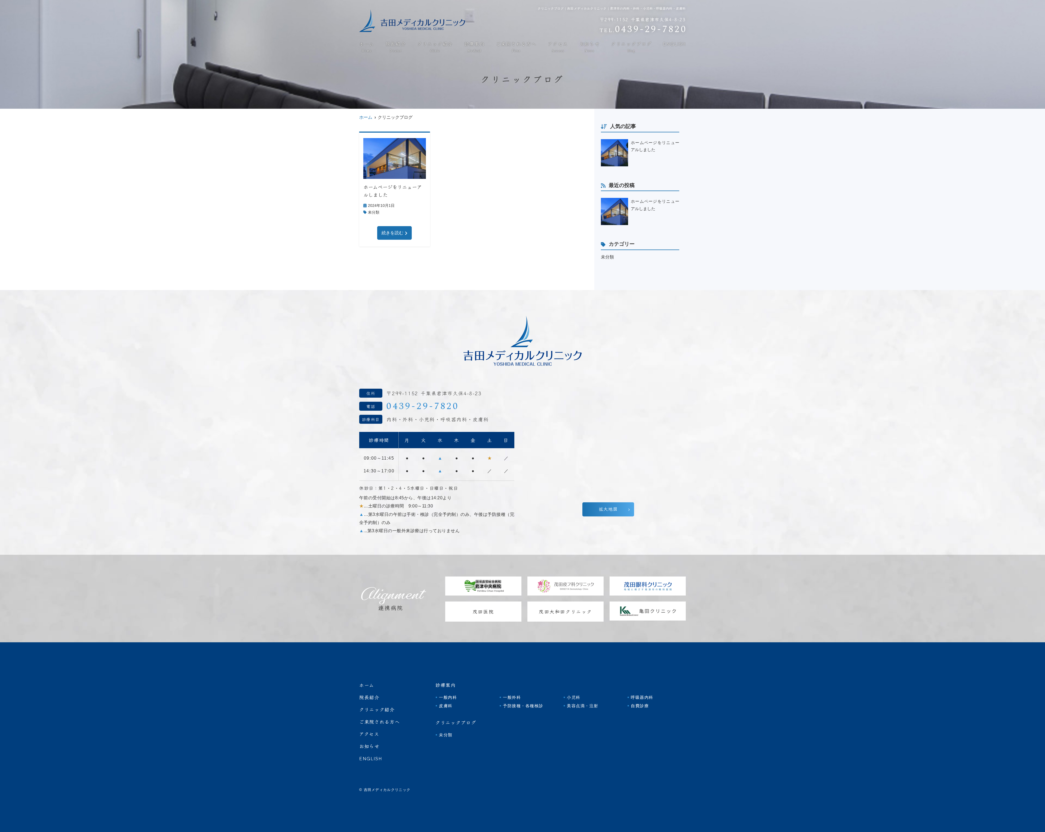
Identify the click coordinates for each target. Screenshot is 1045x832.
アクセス (558, 47)
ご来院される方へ (516, 47)
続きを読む (392, 232)
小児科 (573, 697)
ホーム (366, 47)
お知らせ (589, 47)
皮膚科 (446, 705)
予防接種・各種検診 (523, 705)
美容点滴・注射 (582, 705)
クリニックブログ (631, 47)
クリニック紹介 (435, 47)
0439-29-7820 (422, 406)
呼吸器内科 (642, 697)
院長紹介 (396, 47)
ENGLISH (674, 44)
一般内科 (448, 697)
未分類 (373, 212)
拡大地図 (608, 509)
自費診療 (640, 705)
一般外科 (512, 697)
